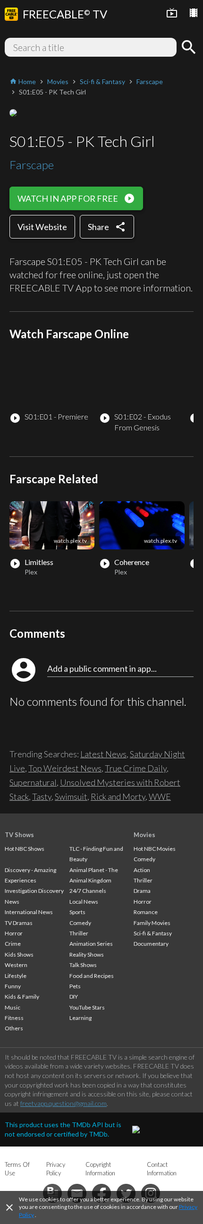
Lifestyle (15, 975)
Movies (144, 835)
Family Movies (152, 922)
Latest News (103, 754)
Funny (13, 986)
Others (14, 1028)
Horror (14, 933)
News (12, 901)
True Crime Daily (136, 768)
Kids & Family (22, 996)
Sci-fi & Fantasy (153, 933)
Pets (75, 986)
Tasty (41, 796)
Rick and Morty (118, 796)
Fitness (14, 1017)
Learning (80, 1017)
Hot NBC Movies (155, 848)
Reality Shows (86, 954)
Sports (77, 912)
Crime (13, 943)
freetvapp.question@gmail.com (63, 1103)
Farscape (31, 164)
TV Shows (19, 835)
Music (12, 1007)
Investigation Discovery (34, 890)
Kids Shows (19, 954)
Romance (146, 912)
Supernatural (33, 782)
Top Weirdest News (65, 768)
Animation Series (91, 943)
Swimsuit (71, 796)
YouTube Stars (87, 1007)
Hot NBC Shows (24, 848)
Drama (142, 890)
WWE (160, 796)
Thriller (78, 933)
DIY (73, 996)
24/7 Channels (87, 890)
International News (29, 912)
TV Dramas (19, 922)
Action (142, 869)
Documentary (151, 943)
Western (16, 964)
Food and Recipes (91, 975)
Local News (83, 901)
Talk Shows (83, 964)
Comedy (80, 922)
